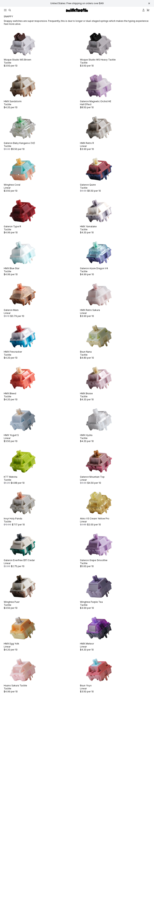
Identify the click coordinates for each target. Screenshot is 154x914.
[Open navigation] (5, 10)
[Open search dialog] (9, 10)
